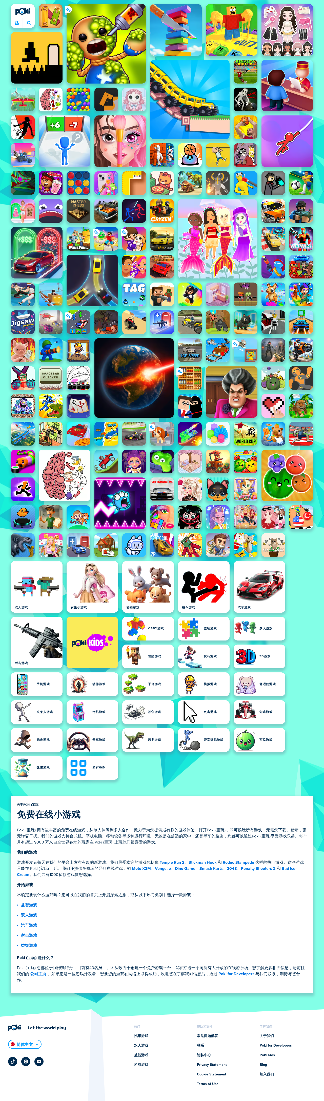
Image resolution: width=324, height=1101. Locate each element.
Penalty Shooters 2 (258, 869)
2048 (232, 869)
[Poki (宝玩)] (22, 11)
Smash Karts (211, 869)
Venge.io (163, 869)
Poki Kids (267, 1055)
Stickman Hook (203, 862)
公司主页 (38, 974)
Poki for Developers (236, 974)
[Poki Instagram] (25, 1061)
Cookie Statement (211, 1074)
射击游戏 (29, 935)
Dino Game (185, 869)
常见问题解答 (207, 1036)
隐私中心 (204, 1055)
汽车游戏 (29, 925)
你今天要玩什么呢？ (29, 23)
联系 (200, 1045)
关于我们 (267, 1036)
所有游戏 (141, 1065)
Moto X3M (141, 869)
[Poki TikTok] (12, 1061)
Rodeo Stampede (238, 862)
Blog (263, 1065)
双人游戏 (29, 915)
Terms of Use (207, 1084)
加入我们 (267, 1074)
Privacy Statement (212, 1065)
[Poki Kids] (92, 642)
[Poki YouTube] (39, 1061)
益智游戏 (29, 905)
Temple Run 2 (172, 862)
